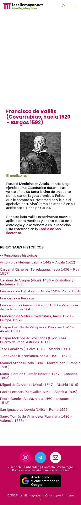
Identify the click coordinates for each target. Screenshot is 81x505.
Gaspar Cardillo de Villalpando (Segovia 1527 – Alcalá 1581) (37, 329)
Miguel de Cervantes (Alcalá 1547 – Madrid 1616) (39, 384)
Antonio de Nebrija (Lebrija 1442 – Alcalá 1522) (37, 262)
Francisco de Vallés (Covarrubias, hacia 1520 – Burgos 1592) (37, 318)
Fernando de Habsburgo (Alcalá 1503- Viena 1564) (40, 291)
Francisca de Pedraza (17, 298)
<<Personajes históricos (19, 255)
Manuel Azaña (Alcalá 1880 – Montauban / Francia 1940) (40, 365)
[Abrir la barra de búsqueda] (63, 6)
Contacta (48, 467)
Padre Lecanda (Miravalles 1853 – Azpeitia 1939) (38, 392)
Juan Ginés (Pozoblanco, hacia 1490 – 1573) (35, 356)
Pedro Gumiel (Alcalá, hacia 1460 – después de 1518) (37, 400)
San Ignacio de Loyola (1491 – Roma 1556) (34, 409)
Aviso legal (65, 467)
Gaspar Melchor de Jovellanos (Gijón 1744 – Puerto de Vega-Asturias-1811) (35, 340)
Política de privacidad (27, 470)
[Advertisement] (40, 66)
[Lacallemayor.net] (23, 6)
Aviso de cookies (57, 470)
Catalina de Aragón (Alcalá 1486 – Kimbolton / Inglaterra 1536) (37, 282)
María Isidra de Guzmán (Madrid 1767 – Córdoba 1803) (38, 376)
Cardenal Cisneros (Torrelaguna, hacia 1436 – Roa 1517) (39, 271)
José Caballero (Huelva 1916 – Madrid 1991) (35, 349)
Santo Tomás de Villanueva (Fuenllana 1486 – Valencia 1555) (36, 418)
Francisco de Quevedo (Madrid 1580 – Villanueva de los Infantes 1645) (39, 307)
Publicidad (31, 467)
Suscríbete (14, 467)
